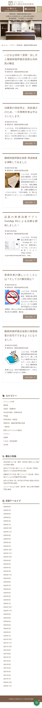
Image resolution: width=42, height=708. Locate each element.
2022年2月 (7, 632)
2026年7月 (7, 510)
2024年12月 (8, 550)
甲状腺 (6, 416)
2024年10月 (8, 557)
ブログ (12, 45)
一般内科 (7, 427)
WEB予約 (31, 9)
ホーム (6, 45)
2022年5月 (7, 625)
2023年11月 (8, 575)
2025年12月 (8, 528)
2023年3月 (7, 600)
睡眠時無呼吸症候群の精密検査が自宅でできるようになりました (21, 335)
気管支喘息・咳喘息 (10, 419)
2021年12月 (8, 639)
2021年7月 (7, 657)
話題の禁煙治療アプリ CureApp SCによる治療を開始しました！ (21, 221)
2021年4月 (7, 668)
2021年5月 (7, 664)
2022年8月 (7, 618)
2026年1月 (7, 524)
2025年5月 (7, 539)
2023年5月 (7, 593)
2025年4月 (7, 542)
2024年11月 (8, 553)
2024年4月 (7, 567)
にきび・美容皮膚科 (10, 441)
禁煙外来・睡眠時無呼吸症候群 (17, 72)
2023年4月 (7, 596)
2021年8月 (7, 654)
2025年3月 (7, 546)
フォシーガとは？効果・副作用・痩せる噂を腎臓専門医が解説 (21, 488)
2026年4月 (7, 521)
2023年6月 (7, 589)
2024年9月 (7, 560)
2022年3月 (7, 628)
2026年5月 (7, 517)
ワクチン (7, 434)
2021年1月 (7, 679)
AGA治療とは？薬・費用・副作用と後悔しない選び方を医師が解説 (21, 463)
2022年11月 (8, 610)
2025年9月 (7, 535)
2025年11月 (8, 532)
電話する (12, 9)
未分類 (6, 444)
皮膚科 (6, 437)
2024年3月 (7, 571)
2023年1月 (7, 603)
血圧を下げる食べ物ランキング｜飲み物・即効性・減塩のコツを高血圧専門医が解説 (21, 469)
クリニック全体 (9, 401)
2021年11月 (8, 643)
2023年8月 (7, 582)
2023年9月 (7, 578)
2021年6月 (7, 661)
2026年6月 (7, 514)
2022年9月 (7, 614)
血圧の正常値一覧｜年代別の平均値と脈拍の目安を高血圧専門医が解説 (21, 481)
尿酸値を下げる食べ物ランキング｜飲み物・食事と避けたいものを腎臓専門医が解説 (21, 475)
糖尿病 (6, 405)
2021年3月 (7, 671)
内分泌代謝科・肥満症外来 (13, 412)
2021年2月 (7, 675)
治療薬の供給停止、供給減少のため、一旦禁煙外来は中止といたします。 (21, 112)
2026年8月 (7, 507)
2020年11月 (8, 686)
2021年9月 (7, 650)
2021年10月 (8, 646)
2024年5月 (7, 564)
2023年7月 (7, 585)
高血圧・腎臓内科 (10, 409)
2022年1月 (7, 636)
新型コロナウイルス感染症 (13, 430)
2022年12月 (8, 607)
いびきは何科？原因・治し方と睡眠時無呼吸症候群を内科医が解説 (21, 59)
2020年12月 (8, 682)
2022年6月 (7, 621)
